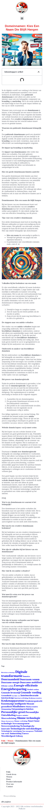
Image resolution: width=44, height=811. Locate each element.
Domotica (26, 676)
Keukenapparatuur (13, 700)
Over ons (10, 784)
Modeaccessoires (32, 707)
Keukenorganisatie (33, 701)
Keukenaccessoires (35, 698)
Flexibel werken (33, 689)
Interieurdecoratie (29, 695)
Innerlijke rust (16, 695)
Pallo (3, 741)
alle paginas (6, 802)
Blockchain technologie (8, 672)
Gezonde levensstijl (10, 692)
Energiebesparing (14, 689)
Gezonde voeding (31, 692)
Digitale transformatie (14, 674)
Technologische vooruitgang (11, 731)
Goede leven (11, 774)
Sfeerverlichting (8, 718)
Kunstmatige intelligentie (13, 703)
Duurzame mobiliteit (31, 682)
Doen (8, 779)
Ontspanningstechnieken (22, 709)
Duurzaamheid (10, 679)
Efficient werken (7, 686)
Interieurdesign (7, 698)
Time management (28, 731)
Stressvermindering (10, 726)
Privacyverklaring (10, 796)
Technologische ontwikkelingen (25, 728)
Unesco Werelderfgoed (15, 734)
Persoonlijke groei (13, 712)
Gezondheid (6, 695)
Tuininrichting (15, 733)
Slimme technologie (28, 718)
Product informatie (14, 782)
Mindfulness (18, 706)
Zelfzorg (19, 736)
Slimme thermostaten (7, 721)
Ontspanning (6, 709)
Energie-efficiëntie (26, 685)
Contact (9, 786)
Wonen (10, 741)
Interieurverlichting (21, 698)
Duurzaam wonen (29, 679)
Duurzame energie (10, 682)
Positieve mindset (22, 715)
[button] (22, 18)
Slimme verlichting (20, 721)
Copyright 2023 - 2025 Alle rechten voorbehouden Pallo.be (22, 807)
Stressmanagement (20, 723)
